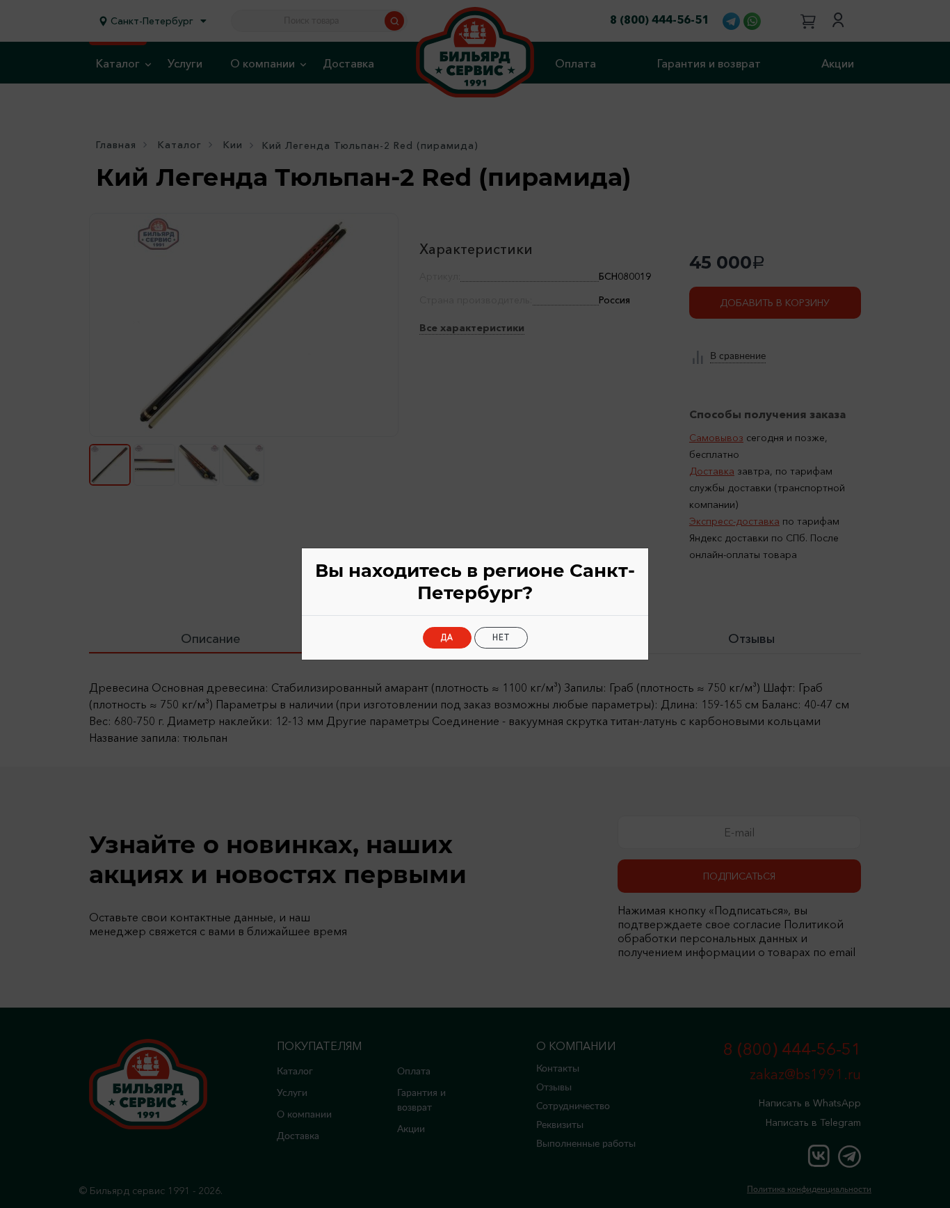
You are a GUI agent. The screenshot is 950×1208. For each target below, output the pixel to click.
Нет (501, 637)
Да (447, 637)
